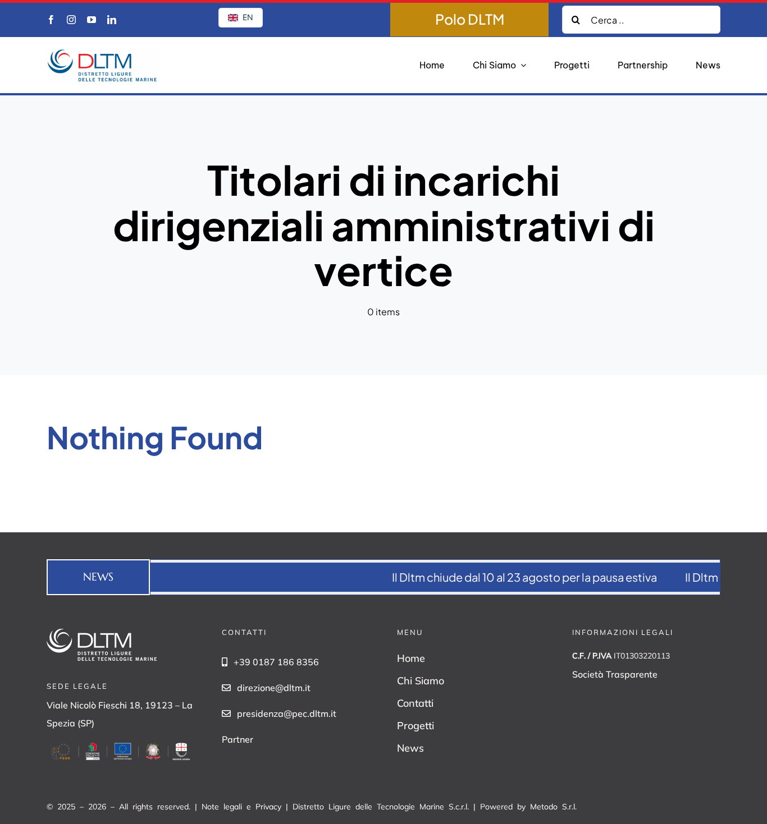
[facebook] (51, 19)
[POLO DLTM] (469, 19)
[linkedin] (111, 19)
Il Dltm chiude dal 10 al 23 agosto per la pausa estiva (507, 577)
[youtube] (91, 19)
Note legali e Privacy (241, 807)
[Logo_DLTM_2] (103, 51)
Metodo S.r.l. (553, 807)
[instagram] (71, 19)
